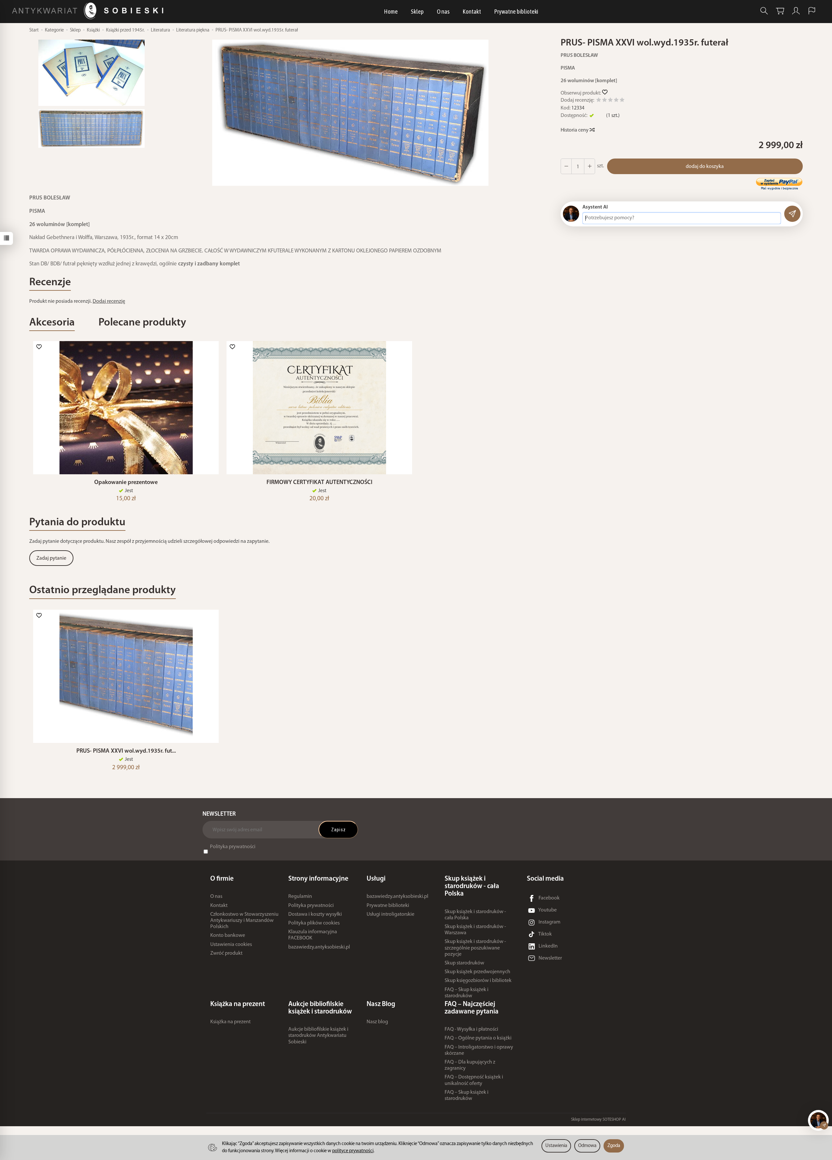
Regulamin (300, 896)
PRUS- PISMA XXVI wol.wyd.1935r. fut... (126, 751)
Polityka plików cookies (314, 923)
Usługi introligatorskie (390, 914)
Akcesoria (52, 322)
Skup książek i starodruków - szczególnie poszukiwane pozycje (475, 948)
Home (391, 11)
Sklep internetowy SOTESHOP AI (598, 1119)
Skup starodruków (464, 963)
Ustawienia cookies (231, 944)
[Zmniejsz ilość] (589, 166)
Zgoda (613, 1145)
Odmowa (587, 1145)
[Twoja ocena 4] (616, 101)
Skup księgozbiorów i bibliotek (478, 980)
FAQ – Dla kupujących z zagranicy (470, 1065)
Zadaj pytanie (51, 558)
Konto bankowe (227, 935)
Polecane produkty (142, 322)
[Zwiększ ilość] (566, 166)
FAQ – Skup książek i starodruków (466, 993)
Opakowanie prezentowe (126, 482)
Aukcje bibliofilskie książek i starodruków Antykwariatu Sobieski (318, 1035)
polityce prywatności (352, 1151)
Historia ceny (575, 130)
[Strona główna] (89, 11)
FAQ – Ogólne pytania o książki (478, 1038)
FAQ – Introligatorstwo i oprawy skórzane (479, 1050)
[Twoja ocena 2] (604, 101)
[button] (350, 112)
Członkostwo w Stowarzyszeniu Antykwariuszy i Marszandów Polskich (244, 920)
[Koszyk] (780, 11)
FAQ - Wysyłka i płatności (471, 1029)
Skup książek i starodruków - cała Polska (475, 915)
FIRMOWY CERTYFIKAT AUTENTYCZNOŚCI (319, 482)
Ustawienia (556, 1145)
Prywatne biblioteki (516, 11)
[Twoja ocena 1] (599, 101)
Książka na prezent (230, 1022)
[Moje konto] (796, 11)
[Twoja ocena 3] (610, 101)
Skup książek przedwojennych (477, 972)
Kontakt (471, 11)
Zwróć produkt (226, 953)
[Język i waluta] (812, 11)
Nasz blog (377, 1022)
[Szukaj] (764, 11)
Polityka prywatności (232, 846)
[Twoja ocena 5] (622, 101)
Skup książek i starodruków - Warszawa (475, 930)
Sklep (417, 11)
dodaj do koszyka (705, 166)
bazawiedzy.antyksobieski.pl (319, 947)
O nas (443, 11)
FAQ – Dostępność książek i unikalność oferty (474, 1080)
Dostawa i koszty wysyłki (315, 914)
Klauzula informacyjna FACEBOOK (312, 935)
